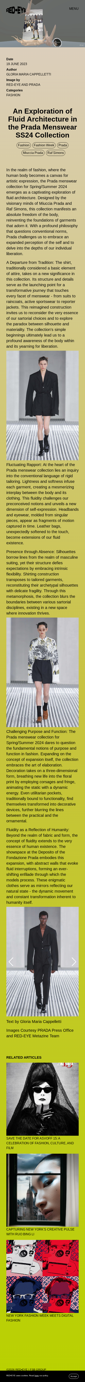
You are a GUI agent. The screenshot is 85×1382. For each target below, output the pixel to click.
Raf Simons (55, 152)
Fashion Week (44, 145)
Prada (63, 145)
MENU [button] (74, 8)
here (37, 1375)
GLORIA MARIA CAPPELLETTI (28, 74)
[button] (11, 961)
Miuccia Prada (33, 152)
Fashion (13, 95)
